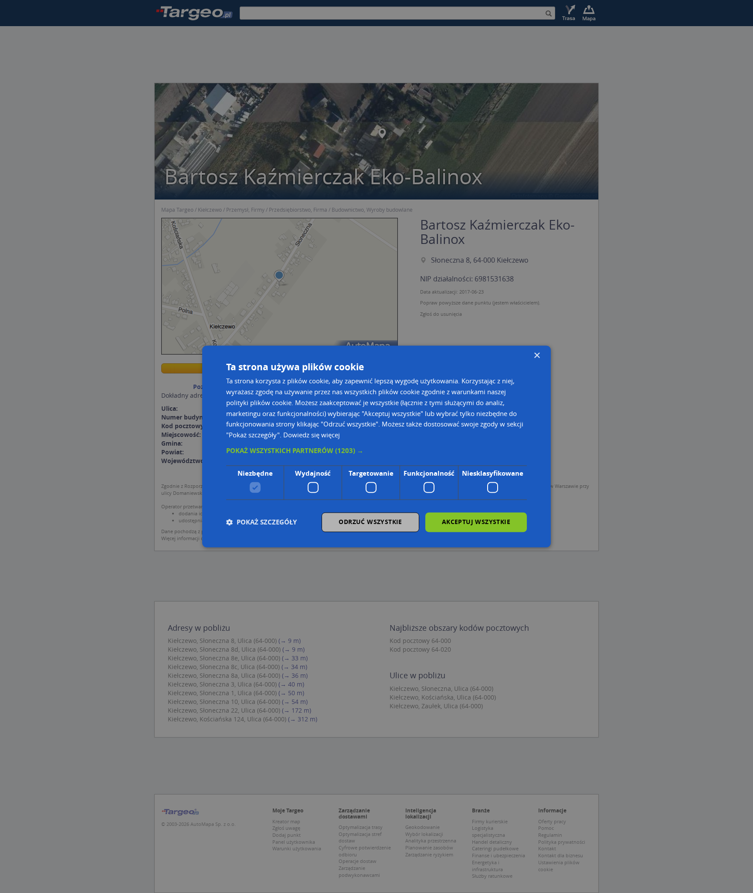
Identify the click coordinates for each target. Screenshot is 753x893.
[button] (376, 451)
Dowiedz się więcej (311, 435)
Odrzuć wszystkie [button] (370, 522)
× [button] (536, 355)
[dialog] (376, 446)
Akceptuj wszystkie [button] (476, 522)
